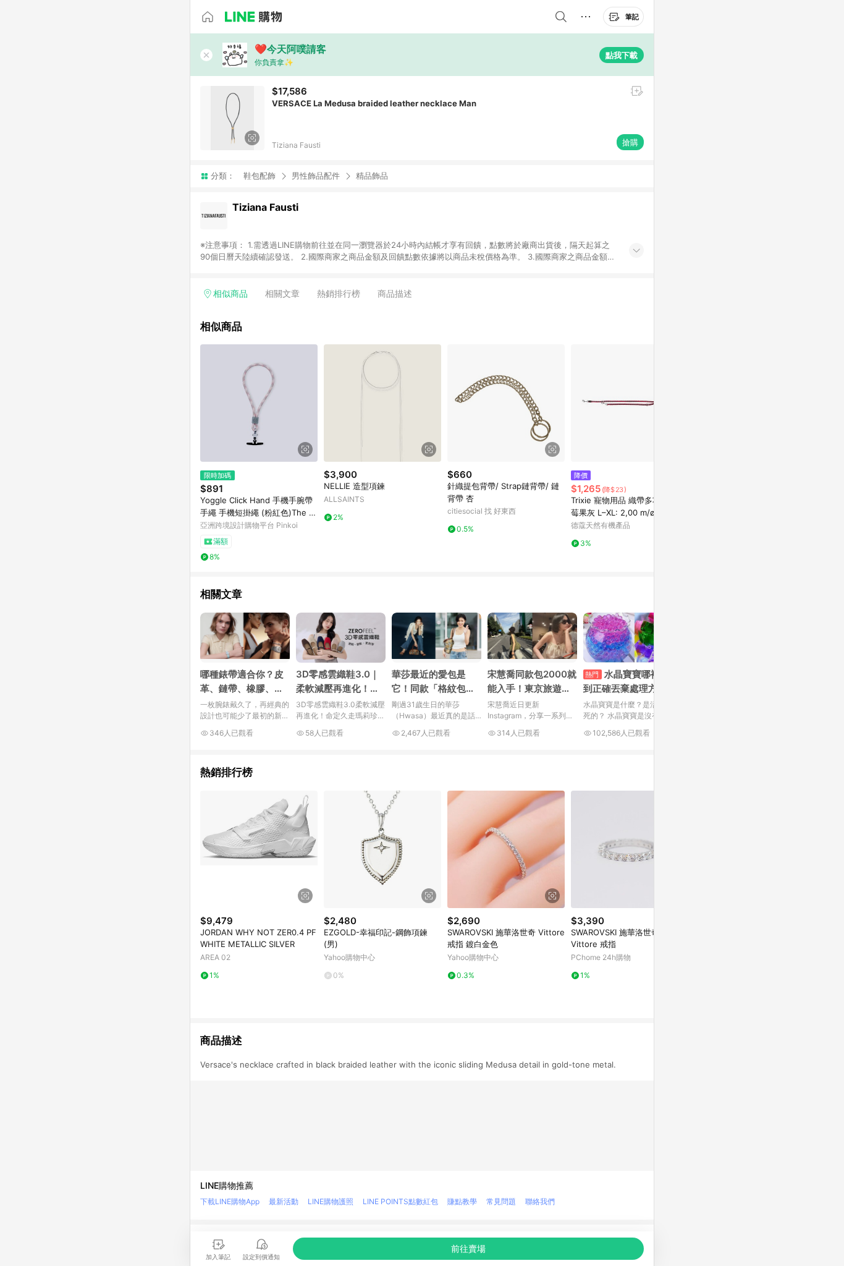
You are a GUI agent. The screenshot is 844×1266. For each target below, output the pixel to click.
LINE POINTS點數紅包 (400, 1201)
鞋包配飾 (259, 176)
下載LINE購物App (230, 1201)
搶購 (630, 142)
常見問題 (501, 1201)
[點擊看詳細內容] (259, 403)
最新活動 (283, 1201)
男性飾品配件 (316, 176)
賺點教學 (462, 1201)
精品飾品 (372, 176)
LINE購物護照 (330, 1201)
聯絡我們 (540, 1201)
